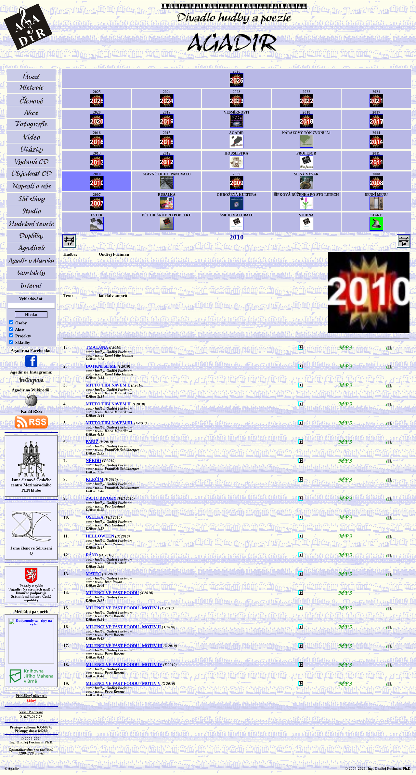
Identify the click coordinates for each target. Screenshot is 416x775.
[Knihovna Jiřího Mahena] (31, 682)
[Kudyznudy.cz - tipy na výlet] (31, 662)
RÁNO (92, 554)
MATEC (93, 573)
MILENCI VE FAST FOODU (112, 592)
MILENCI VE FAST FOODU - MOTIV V (123, 683)
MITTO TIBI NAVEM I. (108, 385)
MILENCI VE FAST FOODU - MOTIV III (124, 645)
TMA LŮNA (97, 347)
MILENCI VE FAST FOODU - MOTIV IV (124, 664)
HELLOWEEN (100, 536)
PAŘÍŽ (92, 441)
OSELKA (94, 517)
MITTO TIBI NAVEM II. (109, 403)
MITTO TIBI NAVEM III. (109, 422)
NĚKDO (93, 460)
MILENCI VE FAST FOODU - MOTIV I (122, 607)
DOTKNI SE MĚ (101, 366)
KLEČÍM (94, 479)
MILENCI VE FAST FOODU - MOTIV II (123, 626)
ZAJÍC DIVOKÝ (101, 498)
